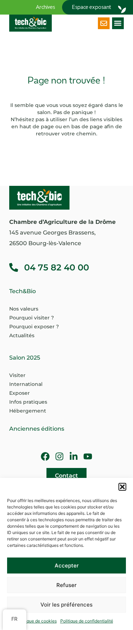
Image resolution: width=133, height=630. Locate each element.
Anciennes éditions (36, 428)
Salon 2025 (24, 357)
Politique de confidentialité (86, 621)
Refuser (66, 585)
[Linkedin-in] (73, 456)
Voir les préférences (66, 604)
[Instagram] (59, 456)
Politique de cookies (37, 621)
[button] (122, 486)
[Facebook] (45, 456)
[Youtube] (87, 456)
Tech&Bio (22, 291)
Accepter (67, 565)
